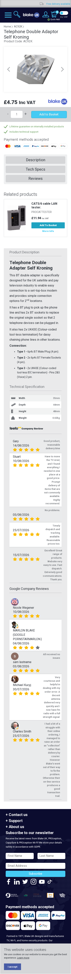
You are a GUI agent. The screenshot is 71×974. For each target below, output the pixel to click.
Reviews (35, 178)
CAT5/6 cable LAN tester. (44, 205)
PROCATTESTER (41, 212)
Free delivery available (48, 3)
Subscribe (35, 873)
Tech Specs (35, 169)
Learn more (23, 957)
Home (7, 26)
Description (35, 160)
